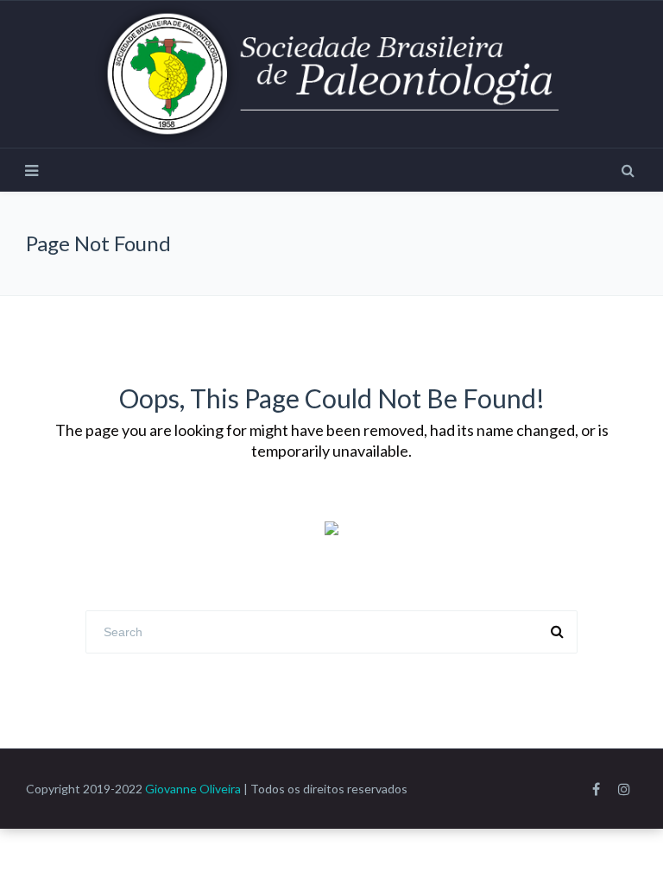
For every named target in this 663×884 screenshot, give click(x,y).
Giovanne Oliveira (193, 788)
